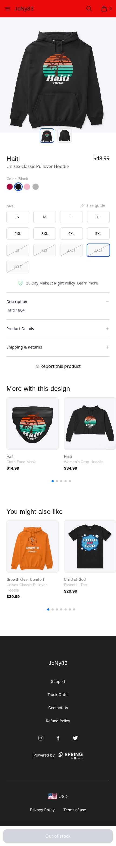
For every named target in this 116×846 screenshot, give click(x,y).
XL (98, 216)
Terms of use (74, 809)
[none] (92, 205)
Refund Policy (58, 720)
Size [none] (10, 205)
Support (58, 681)
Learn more (87, 283)
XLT (45, 250)
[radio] (17, 217)
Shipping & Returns (24, 347)
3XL (45, 233)
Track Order (58, 694)
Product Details (20, 328)
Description (16, 301)
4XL (71, 233)
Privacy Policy (42, 809)
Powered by (44, 755)
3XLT (98, 250)
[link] (32, 423)
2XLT (71, 250)
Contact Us (58, 707)
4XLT (17, 266)
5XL (98, 233)
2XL (18, 233)
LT (18, 250)
